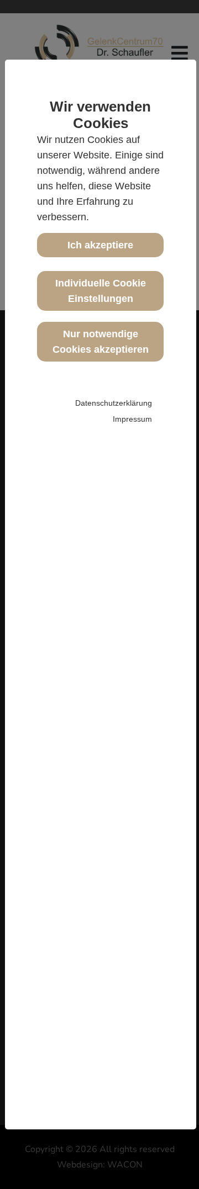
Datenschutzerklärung (113, 403)
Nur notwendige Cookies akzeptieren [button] (101, 341)
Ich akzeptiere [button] (100, 245)
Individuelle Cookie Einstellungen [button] (100, 291)
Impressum (132, 419)
